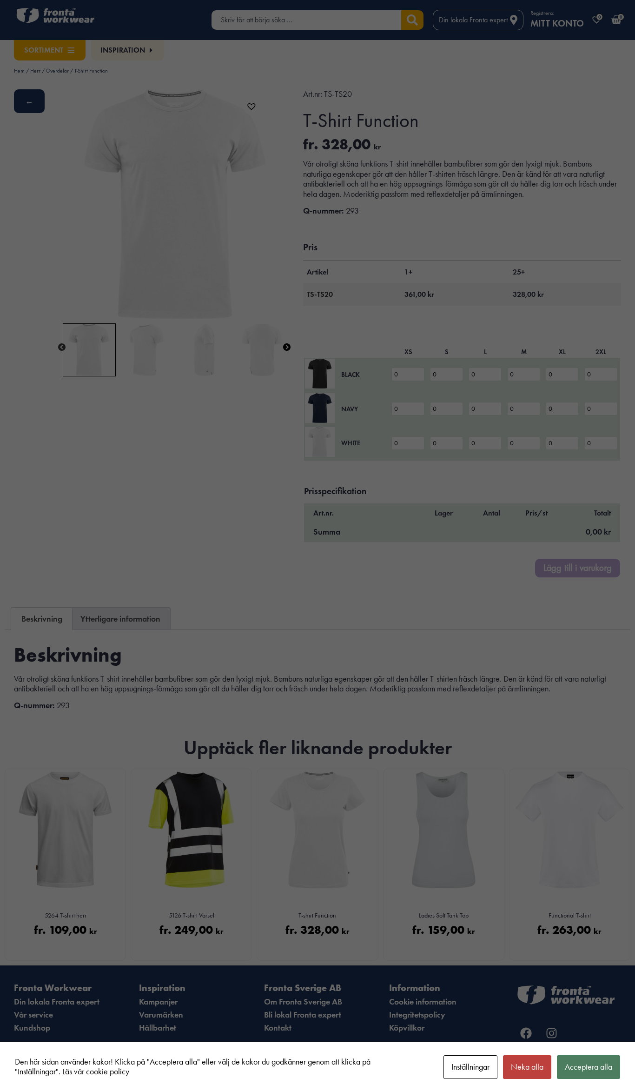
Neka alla (527, 1067)
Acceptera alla (588, 1067)
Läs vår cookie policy (95, 1071)
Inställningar (470, 1067)
